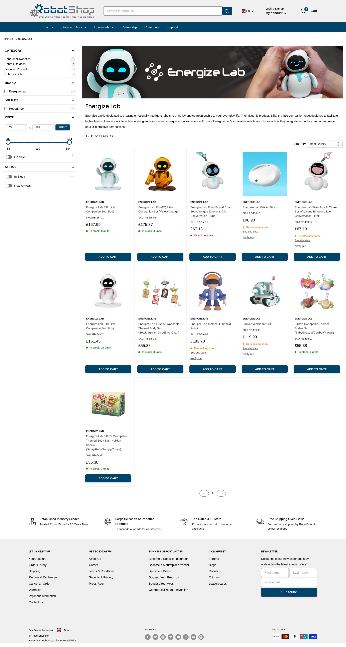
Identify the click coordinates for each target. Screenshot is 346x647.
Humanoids (102, 27)
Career (93, 565)
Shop (46, 27)
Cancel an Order (39, 583)
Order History (38, 565)
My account (274, 13)
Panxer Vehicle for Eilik (257, 324)
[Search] (227, 11)
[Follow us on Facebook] (148, 637)
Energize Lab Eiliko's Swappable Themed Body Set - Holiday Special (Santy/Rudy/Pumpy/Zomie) (106, 443)
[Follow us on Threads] (201, 637)
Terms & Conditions (102, 571)
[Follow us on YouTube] (178, 637)
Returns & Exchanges (43, 577)
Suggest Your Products (164, 577)
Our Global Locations (41, 630)
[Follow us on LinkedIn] (193, 637)
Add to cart (108, 256)
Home (7, 38)
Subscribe (289, 592)
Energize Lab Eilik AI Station (260, 207)
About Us (95, 558)
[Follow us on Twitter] (155, 637)
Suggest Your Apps (161, 583)
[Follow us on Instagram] (163, 637)
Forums (214, 558)
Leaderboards (218, 583)
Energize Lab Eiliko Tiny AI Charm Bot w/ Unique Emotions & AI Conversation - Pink (316, 211)
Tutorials (214, 577)
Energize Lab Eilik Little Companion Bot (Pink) (101, 326)
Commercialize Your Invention (168, 589)
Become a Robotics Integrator (168, 558)
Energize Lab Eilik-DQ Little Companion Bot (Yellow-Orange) (158, 209)
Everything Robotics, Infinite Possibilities (52, 640)
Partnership (129, 27)
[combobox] (163, 11)
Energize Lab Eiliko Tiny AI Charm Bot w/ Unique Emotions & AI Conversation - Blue (211, 211)
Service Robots (72, 27)
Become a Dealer (160, 571)
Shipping (34, 571)
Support (173, 27)
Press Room (97, 583)
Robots (213, 571)
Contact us (36, 602)
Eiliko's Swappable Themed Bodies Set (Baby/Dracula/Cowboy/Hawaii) (314, 328)
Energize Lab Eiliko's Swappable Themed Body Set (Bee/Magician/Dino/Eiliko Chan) (158, 328)
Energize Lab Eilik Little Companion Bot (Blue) (101, 209)
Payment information (42, 596)
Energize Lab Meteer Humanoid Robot (210, 326)
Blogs (212, 565)
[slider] (8, 142)
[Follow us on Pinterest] (170, 637)
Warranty (35, 589)
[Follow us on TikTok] (186, 637)
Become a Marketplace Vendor (169, 565)
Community (152, 27)
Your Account (37, 558)
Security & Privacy (101, 577)
